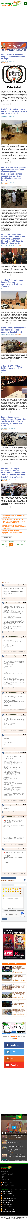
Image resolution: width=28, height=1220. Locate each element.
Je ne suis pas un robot (11, 914)
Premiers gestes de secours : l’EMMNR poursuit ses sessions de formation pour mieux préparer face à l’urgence (18, 1011)
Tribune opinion (6, 1196)
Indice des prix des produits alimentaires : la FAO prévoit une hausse (14, 516)
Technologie (5, 1206)
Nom (6, 885)
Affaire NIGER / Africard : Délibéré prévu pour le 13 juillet (11, 368)
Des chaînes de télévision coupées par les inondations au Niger (13, 56)
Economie (5, 1200)
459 (22, 544)
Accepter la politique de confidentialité (14, 910)
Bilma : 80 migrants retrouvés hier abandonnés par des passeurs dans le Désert (13, 329)
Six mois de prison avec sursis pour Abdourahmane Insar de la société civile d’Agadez (12, 532)
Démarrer (4, 541)
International (5, 1195)
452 (21, 541)
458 (18, 544)
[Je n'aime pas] (25, 584)
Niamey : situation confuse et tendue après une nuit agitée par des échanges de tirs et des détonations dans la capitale (18, 994)
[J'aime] (23, 584)
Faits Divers (5, 1209)
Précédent (11, 541)
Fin (12, 547)
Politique (4, 1191)
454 (3, 544)
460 (3, 547)
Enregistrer (5, 918)
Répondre (9, 598)
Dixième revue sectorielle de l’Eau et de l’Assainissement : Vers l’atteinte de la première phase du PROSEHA (14, 527)
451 (17, 541)
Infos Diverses (6, 1211)
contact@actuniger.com (11, 1185)
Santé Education (6, 1198)
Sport (4, 1202)
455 (7, 544)
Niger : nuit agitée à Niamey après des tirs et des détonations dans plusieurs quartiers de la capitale (18, 1002)
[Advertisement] (14, 22)
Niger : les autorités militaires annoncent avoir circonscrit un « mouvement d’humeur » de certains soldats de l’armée (18, 985)
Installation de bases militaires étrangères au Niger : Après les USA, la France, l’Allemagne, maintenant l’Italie (13, 421)
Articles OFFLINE (7, 1208)
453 (24, 541)
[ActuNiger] (12, 3)
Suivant (8, 547)
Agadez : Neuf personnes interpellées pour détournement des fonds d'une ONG (12, 283)
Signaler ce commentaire (19, 598)
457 (14, 544)
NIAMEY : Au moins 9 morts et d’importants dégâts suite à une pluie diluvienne (14, 111)
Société (4, 1193)
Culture (4, 1204)
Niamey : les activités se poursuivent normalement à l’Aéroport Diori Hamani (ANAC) (18, 977)
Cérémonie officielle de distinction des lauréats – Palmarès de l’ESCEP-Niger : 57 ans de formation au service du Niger (19, 969)
